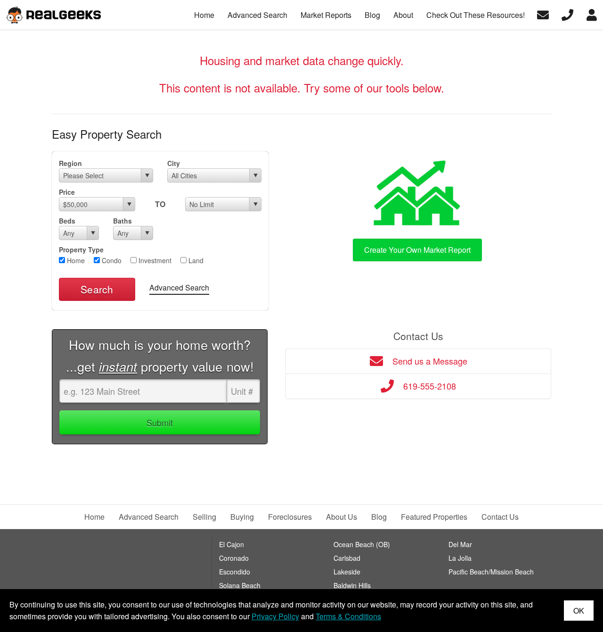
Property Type (81, 249)
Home (75, 260)
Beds (67, 220)
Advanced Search (179, 287)
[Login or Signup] (592, 13)
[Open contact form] (543, 13)
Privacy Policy (275, 616)
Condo (111, 260)
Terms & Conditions (348, 616)
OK (578, 610)
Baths (122, 220)
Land (195, 260)
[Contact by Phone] (567, 13)
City (173, 163)
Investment (154, 260)
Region (70, 163)
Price (67, 192)
